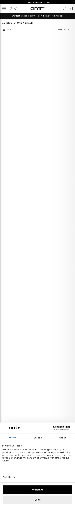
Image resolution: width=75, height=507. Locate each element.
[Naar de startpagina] (37, 8)
